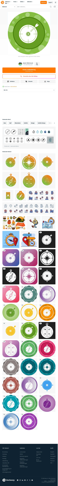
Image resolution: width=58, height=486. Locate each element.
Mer (6, 3)
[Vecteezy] (2, 2)
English (51, 452)
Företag (4, 458)
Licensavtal (22, 452)
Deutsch (51, 458)
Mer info (5, 90)
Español (51, 454)
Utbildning (5, 460)
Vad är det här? (13, 86)
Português (51, 456)
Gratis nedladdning (29, 70)
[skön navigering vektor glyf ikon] (47, 180)
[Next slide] (52, 123)
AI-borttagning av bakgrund (6, 469)
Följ (37, 64)
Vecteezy (4, 454)
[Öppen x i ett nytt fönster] (29, 480)
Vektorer (7, 1)
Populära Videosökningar (23, 466)
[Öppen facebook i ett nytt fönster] (17, 480)
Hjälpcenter (38, 452)
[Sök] (51, 7)
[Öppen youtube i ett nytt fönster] (32, 480)
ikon (5, 123)
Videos (22, 1)
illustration (18, 123)
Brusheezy (5, 452)
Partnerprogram (23, 456)
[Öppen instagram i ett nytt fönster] (20, 480)
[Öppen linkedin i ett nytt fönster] (22, 480)
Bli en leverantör (38, 460)
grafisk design (41, 123)
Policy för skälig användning (47, 482)
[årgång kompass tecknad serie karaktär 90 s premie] (33, 223)
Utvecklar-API (5, 463)
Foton (14, 1)
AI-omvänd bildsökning (5, 465)
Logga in (50, 2)
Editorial (29, 1)
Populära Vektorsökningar (23, 459)
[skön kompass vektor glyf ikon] (10, 161)
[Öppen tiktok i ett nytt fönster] (27, 480)
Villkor (44, 481)
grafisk (26, 123)
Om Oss (38, 457)
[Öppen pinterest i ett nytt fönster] (25, 480)
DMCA (21, 454)
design (33, 123)
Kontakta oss (38, 454)
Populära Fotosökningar (23, 462)
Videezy (4, 456)
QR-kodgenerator (6, 472)
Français (51, 460)
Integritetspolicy (50, 481)
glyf (10, 123)
